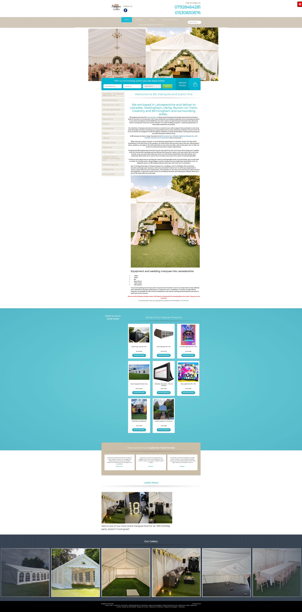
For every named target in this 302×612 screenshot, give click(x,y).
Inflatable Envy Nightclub (139, 421)
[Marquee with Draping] (75, 572)
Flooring (106, 124)
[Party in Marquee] (176, 572)
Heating (106, 133)
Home (126, 19)
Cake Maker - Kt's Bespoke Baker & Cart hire (113, 94)
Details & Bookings (139, 355)
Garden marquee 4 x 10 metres (163, 421)
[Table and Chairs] (125, 572)
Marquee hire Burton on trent (170, 605)
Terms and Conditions (170, 19)
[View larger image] (25, 572)
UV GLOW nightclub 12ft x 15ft (188, 346)
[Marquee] (276, 572)
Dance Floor (107, 147)
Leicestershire (151, 117)
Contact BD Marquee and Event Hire (151, 25)
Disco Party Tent (109, 114)
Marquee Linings (109, 143)
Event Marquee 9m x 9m (164, 346)
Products (138, 19)
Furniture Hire (108, 128)
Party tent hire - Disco (111, 105)
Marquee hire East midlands (129, 607)
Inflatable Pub (108, 169)
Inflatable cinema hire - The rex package (164, 384)
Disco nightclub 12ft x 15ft (188, 384)
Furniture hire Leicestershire (160, 138)
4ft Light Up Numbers (111, 110)
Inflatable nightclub (179, 136)
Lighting (106, 138)
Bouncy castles (109, 605)
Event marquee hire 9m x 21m (139, 384)
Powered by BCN (196, 603)
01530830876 (188, 12)
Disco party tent (167, 136)
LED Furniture (108, 152)
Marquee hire (108, 119)
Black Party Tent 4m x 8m (139, 346)
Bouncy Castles (109, 174)
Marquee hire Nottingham (170, 607)
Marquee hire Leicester (142, 607)
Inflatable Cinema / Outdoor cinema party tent (111, 158)
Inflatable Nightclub (110, 165)
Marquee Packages (110, 100)
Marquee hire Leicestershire (156, 607)
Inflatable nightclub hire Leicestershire (138, 605)
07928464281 (188, 7)
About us (152, 19)
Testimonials (181, 607)
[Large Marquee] (226, 572)
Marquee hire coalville (183, 605)
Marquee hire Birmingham (155, 605)
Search (167, 86)
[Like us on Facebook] (125, 10)
